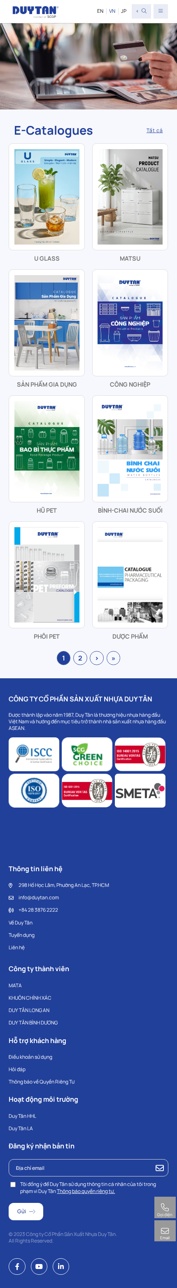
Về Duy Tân (21, 922)
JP (123, 11)
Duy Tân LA (21, 1128)
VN (112, 11)
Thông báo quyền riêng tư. (86, 1191)
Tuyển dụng (22, 935)
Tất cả (155, 130)
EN (100, 11)
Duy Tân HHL (22, 1115)
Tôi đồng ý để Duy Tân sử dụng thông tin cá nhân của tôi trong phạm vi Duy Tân (88, 1188)
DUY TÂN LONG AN (29, 1010)
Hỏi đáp (17, 1069)
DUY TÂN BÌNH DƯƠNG (33, 1022)
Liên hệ (17, 947)
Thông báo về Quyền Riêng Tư (42, 1081)
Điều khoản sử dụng (30, 1056)
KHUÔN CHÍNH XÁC (30, 997)
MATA (15, 985)
